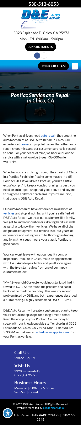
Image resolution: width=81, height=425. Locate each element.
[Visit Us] (8, 370)
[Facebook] (37, 55)
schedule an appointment (53, 332)
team (24, 144)
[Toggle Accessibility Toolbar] (8, 413)
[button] (40, 47)
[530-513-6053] (24, 4)
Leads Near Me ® (53, 407)
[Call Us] (8, 355)
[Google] (44, 55)
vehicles (9, 213)
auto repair (48, 135)
